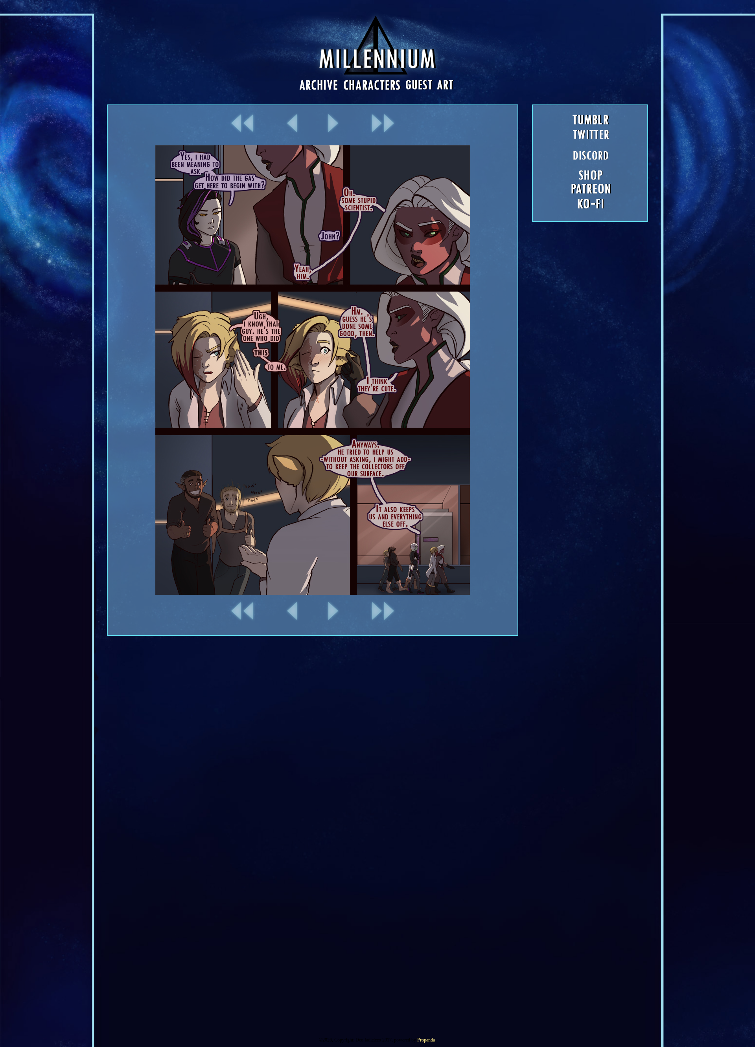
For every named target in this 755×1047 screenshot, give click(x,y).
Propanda (426, 1040)
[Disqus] (377, 734)
